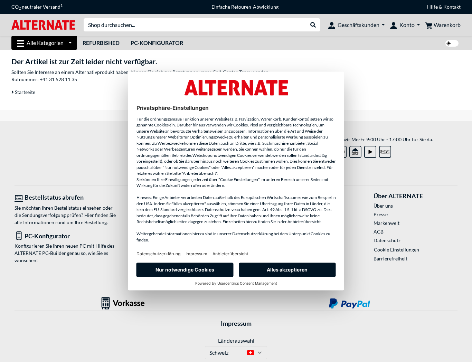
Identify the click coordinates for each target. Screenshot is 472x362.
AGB (379, 232)
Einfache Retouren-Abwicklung (245, 7)
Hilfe (432, 7)
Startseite (24, 92)
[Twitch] (385, 150)
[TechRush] (355, 150)
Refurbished (101, 42)
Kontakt (452, 7)
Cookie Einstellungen (396, 250)
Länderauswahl (236, 340)
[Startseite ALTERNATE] (43, 24)
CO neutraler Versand (37, 6)
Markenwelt (386, 223)
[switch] (452, 43)
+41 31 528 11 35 (58, 79)
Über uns (383, 206)
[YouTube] (370, 150)
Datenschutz (387, 240)
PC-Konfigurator (157, 42)
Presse (381, 214)
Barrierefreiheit (390, 258)
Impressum (236, 323)
